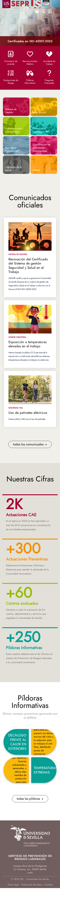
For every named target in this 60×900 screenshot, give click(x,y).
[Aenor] (46, 3)
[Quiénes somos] (36, 11)
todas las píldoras (30, 798)
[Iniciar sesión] (43, 11)
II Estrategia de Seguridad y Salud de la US (30, 39)
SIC (22, 879)
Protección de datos (31, 884)
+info (30, 872)
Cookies (48, 884)
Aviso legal (13, 884)
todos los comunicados (30, 444)
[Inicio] (25, 3)
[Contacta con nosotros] (50, 11)
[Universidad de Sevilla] (30, 836)
